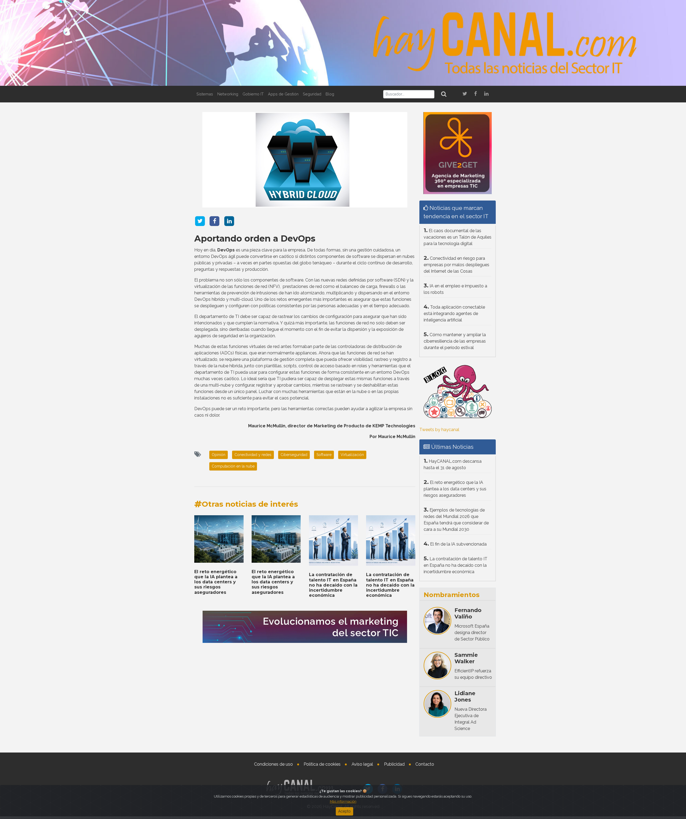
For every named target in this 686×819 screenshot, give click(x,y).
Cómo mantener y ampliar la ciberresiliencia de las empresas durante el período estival (455, 341)
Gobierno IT (253, 94)
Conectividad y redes (252, 455)
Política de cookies (322, 764)
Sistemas (204, 94)
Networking (227, 94)
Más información (343, 801)
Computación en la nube (233, 466)
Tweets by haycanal (439, 429)
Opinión (218, 455)
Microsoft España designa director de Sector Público (472, 633)
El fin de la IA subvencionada (458, 544)
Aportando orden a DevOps (254, 238)
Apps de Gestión (283, 94)
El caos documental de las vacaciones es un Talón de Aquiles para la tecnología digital (457, 237)
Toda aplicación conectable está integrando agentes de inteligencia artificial (454, 314)
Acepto (344, 811)
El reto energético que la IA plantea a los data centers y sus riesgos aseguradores (215, 582)
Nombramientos (451, 595)
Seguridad (312, 94)
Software (323, 455)
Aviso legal (362, 764)
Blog (330, 94)
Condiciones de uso (273, 764)
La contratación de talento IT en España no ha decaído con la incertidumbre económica (333, 585)
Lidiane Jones (464, 696)
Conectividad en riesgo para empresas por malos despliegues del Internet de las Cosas (456, 265)
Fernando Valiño (468, 613)
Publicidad (394, 764)
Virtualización (352, 455)
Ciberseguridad (294, 455)
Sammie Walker (466, 658)
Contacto (424, 764)
